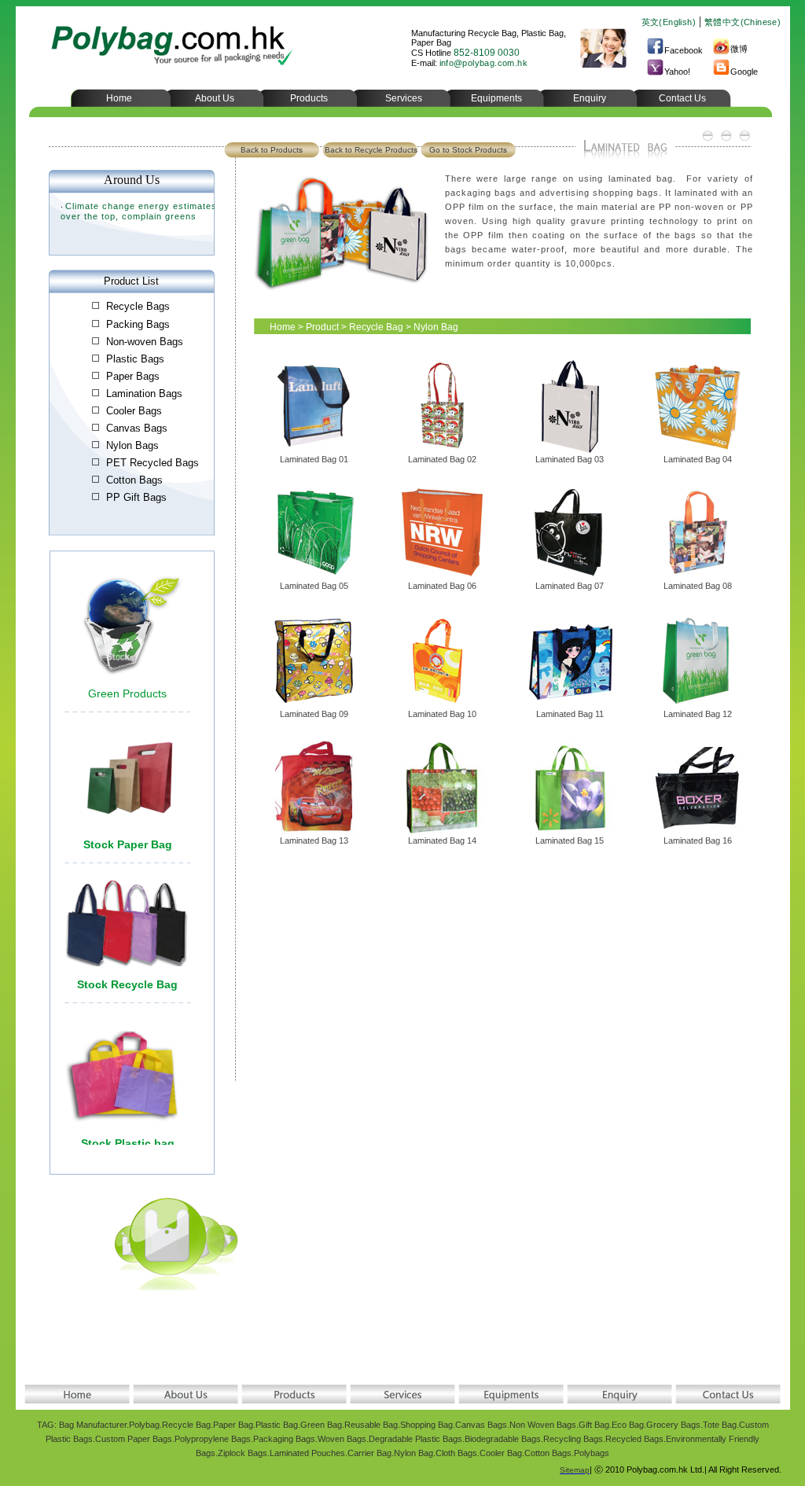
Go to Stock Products (468, 149)
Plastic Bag (276, 1424)
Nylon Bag (413, 1453)
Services (403, 98)
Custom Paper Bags (133, 1439)
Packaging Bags (284, 1439)
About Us (214, 98)
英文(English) (668, 22)
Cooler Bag (501, 1453)
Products (309, 98)
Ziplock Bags (242, 1453)
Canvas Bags (481, 1424)
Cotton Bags (548, 1453)
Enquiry (589, 98)
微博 (739, 48)
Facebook (683, 50)
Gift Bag (594, 1424)
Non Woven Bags (542, 1424)
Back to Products (272, 149)
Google (744, 71)
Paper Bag (233, 1424)
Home (119, 98)
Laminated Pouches (307, 1453)
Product (322, 327)
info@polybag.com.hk (483, 63)
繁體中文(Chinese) (742, 22)
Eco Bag (628, 1424)
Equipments (496, 98)
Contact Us (682, 98)
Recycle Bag (376, 327)
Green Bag (321, 1424)
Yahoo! (677, 71)
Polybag (144, 1424)
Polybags (591, 1453)
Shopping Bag (426, 1424)
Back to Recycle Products (371, 149)
